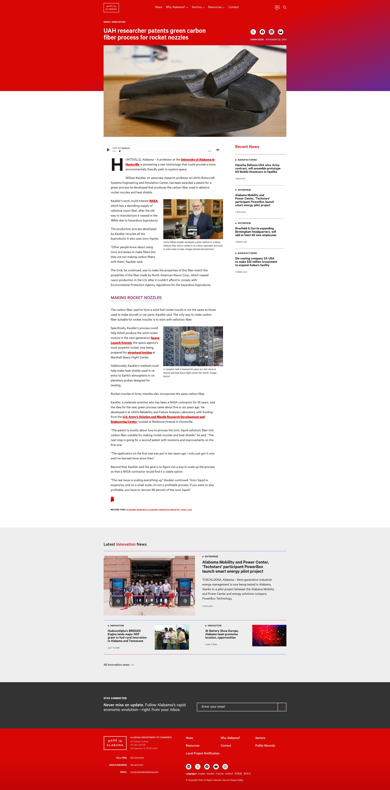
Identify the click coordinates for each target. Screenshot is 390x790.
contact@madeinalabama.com (144, 772)
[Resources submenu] (224, 7)
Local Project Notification (203, 754)
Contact (226, 746)
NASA (153, 201)
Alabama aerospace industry (164, 510)
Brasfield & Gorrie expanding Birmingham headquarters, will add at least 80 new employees (256, 232)
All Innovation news (116, 665)
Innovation (118, 22)
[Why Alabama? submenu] (187, 7)
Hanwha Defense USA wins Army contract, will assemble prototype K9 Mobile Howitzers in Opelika (257, 169)
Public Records (265, 746)
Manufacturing (247, 160)
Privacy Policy (236, 780)
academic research (136, 510)
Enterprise (244, 190)
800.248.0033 (137, 758)
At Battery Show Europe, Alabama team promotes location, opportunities (222, 635)
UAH (190, 510)
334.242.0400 (136, 765)
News (107, 22)
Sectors (260, 738)
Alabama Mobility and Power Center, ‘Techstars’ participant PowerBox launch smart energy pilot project (254, 200)
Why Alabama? (230, 738)
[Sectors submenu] (204, 7)
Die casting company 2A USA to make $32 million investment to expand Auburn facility (256, 262)
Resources (192, 746)
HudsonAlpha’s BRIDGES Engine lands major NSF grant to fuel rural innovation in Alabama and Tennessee (127, 636)
